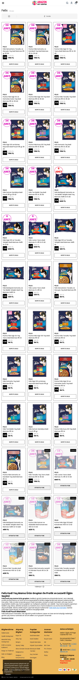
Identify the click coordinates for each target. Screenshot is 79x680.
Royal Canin (48, 639)
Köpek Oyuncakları (36, 645)
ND (45, 642)
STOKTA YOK (39, 488)
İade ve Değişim (7, 654)
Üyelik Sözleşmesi (7, 636)
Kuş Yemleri (34, 654)
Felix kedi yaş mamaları (58, 608)
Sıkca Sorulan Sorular (23, 649)
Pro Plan (47, 635)
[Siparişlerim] (71, 3)
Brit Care (47, 645)
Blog (3, 657)
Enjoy (46, 655)
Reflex (46, 652)
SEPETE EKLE (13, 64)
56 (70, 646)
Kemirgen (33, 658)
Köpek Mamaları (35, 642)
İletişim (18, 642)
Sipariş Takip (20, 645)
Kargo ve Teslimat (8, 651)
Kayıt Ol (18, 635)
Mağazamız (20, 652)
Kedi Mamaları (35, 635)
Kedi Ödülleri (34, 639)
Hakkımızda (5, 633)
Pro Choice (48, 649)
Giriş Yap (19, 639)
